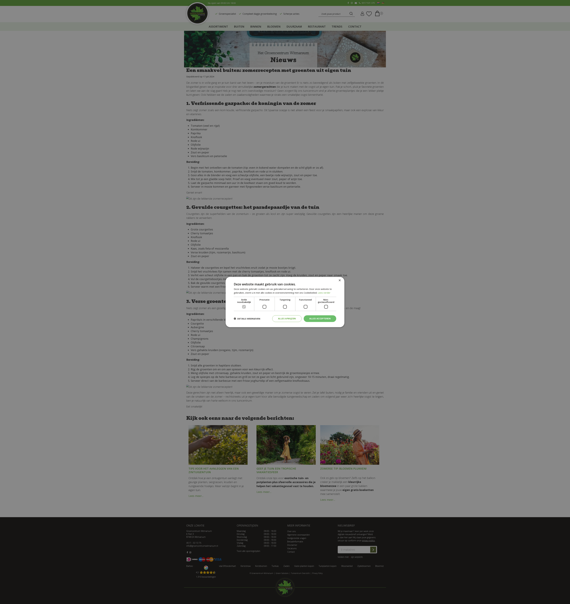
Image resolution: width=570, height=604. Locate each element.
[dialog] (285, 302)
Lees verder (324, 292)
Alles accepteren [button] (320, 318)
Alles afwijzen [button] (287, 318)
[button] (247, 318)
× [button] (339, 280)
